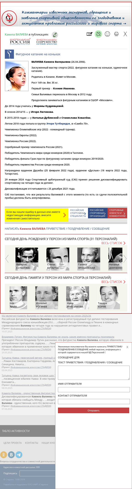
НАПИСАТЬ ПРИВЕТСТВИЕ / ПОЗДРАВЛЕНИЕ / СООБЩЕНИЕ (57, 229)
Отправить (94, 410)
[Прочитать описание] (98, 34)
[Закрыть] (125, 34)
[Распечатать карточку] (116, 34)
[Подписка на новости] (89, 34)
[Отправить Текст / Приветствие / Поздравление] (107, 34)
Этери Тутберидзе (58, 123)
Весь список (111, 243)
